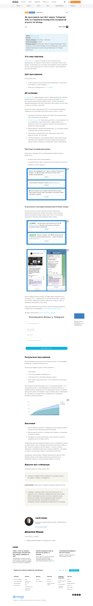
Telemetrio (63, 99)
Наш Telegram (39, 581)
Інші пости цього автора (41, 527)
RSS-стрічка (70, 589)
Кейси (30, 2)
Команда (69, 581)
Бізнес (28, 5)
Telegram (72, 5)
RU (67, 12)
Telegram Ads (35, 38)
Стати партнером (18, 581)
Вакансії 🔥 (46, 2)
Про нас (38, 579)
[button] (64, 2)
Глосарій (54, 2)
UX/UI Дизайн (61, 584)
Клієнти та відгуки (18, 579)
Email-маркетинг (29, 586)
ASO (26, 584)
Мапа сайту (70, 587)
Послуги (23, 2)
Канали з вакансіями (34, 120)
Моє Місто (49, 581)
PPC (48, 5)
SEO (38, 5)
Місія (68, 579)
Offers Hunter (35, 36)
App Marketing (59, 5)
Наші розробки (17, 583)
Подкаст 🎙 (37, 2)
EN (63, 570)
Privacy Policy (17, 585)
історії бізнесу (29, 536)
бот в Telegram (48, 87)
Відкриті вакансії (71, 583)
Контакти (69, 585)
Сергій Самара (41, 518)
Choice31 (49, 579)
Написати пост (74, 570)
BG (60, 570)
